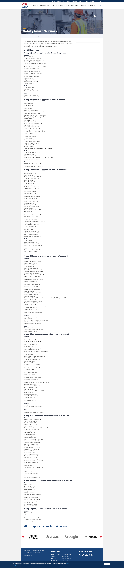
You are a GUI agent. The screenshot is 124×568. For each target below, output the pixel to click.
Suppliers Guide (65, 556)
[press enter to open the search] (101, 5)
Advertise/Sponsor (66, 554)
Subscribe (74, 1)
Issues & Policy (44, 5)
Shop (68, 1)
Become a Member (56, 554)
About (35, 5)
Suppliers (81, 1)
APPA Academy (73, 5)
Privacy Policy (54, 560)
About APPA (29, 36)
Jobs (87, 1)
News (83, 5)
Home (24, 36)
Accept (107, 564)
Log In (53, 1)
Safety (37, 36)
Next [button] (101, 537)
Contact (92, 1)
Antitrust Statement (66, 558)
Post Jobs (53, 558)
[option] (33, 537)
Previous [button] (23, 537)
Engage (59, 1)
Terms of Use (65, 560)
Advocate (53, 556)
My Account (99, 1)
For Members (92, 5)
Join (64, 1)
